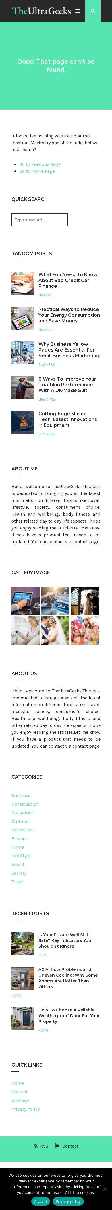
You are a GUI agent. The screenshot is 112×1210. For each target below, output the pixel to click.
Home (17, 847)
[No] (105, 1189)
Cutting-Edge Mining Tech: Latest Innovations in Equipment (67, 419)
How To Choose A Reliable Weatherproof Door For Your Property (69, 1015)
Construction (25, 804)
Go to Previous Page (40, 164)
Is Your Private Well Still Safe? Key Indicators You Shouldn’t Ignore (64, 940)
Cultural (20, 821)
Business (46, 364)
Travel (17, 881)
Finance (45, 295)
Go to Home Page (37, 171)
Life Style (47, 399)
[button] (77, 11)
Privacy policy (68, 1201)
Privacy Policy (25, 1109)
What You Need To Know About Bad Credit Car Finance (68, 280)
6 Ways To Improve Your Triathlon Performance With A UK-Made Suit (67, 384)
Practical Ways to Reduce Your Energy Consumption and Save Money (69, 315)
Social (17, 864)
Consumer (22, 812)
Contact (19, 1091)
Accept (40, 1201)
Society (18, 873)
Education (22, 830)
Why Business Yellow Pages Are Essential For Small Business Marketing (68, 349)
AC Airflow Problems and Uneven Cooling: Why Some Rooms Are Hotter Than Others (68, 978)
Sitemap (20, 1100)
